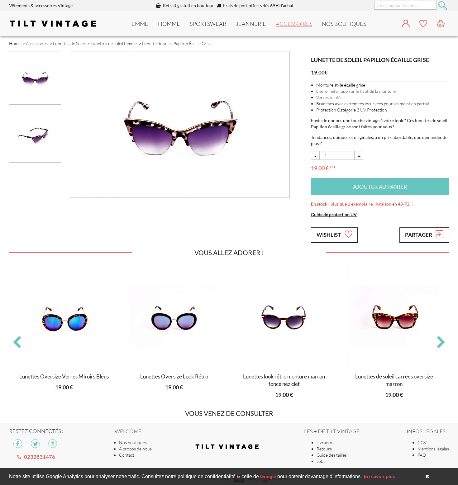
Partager (419, 234)
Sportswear (208, 23)
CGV (422, 442)
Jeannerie (251, 23)
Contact (126, 455)
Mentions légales (433, 448)
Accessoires (294, 23)
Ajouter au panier (380, 186)
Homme (169, 23)
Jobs (321, 461)
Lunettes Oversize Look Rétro (174, 376)
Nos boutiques (133, 442)
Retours (324, 448)
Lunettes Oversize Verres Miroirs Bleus (64, 376)
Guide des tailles (332, 455)
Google (268, 476)
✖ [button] (427, 476)
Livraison (325, 442)
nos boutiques (344, 23)
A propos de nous (135, 448)
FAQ (421, 455)
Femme (138, 23)
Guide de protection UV (334, 214)
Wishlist (329, 234)
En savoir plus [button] (379, 476)
